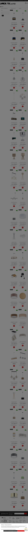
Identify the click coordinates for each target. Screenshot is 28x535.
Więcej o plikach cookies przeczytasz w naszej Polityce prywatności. (8, 529)
